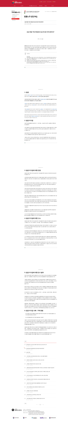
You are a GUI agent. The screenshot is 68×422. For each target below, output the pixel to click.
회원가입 (41, 1)
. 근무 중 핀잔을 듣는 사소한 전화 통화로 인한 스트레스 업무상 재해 (37, 375)
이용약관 (24, 409)
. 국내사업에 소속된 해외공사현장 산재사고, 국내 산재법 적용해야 (36, 356)
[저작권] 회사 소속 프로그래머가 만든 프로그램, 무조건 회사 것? (36, 344)
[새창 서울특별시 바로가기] (34, 417)
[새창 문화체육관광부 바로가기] (53, 417)
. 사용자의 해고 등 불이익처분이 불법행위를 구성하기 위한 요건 (36, 383)
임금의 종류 (28, 352)
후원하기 (55, 1)
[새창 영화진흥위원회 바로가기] (43, 417)
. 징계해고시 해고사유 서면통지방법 (32, 390)
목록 (25, 341)
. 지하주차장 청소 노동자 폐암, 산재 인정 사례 (33, 394)
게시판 (52, 5)
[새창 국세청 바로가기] (25, 417)
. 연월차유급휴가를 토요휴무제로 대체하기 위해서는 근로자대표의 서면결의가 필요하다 (40, 367)
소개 (14, 5)
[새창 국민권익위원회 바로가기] (16, 417)
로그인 (45, 1)
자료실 (46, 5)
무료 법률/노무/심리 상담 (33, 5)
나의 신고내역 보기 (50, 1)
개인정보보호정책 (28, 409)
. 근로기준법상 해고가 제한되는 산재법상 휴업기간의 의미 (35, 398)
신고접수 (22, 5)
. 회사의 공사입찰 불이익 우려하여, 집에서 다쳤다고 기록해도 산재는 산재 (38, 371)
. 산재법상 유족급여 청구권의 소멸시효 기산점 (33, 363)
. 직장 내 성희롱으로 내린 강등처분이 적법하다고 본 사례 (35, 387)
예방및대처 (40, 5)
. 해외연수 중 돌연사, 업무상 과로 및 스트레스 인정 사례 (35, 360)
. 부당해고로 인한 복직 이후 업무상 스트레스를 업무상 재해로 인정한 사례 (38, 379)
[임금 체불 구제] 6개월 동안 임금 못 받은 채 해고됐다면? (35, 348)
